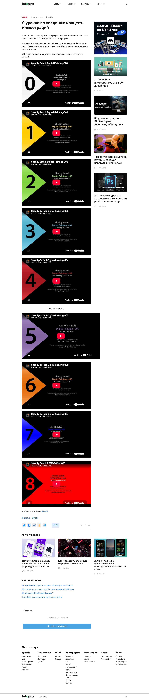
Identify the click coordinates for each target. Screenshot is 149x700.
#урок (35, 518)
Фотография (106, 659)
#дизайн (26, 518)
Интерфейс (120, 659)
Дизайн (119, 656)
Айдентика (26, 656)
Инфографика (121, 662)
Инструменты (27, 664)
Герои (68, 670)
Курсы (68, 680)
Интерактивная (72, 675)
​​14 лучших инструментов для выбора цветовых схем (47, 585)
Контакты (43, 697)
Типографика (106, 656)
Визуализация (71, 667)
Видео (68, 664)
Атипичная (70, 659)
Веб (23, 659)
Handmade (70, 656)
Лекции (25, 670)
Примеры (41, 659)
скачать (44, 511)
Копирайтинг (121, 664)
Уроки (71, 4)
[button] (126, 3)
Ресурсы (85, 4)
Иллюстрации (27, 662)
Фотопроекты (89, 662)
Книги (100, 4)
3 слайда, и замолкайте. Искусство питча (42, 597)
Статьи (57, 4)
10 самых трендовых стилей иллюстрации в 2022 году (48, 589)
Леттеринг (41, 656)
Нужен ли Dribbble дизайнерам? (37, 593)
